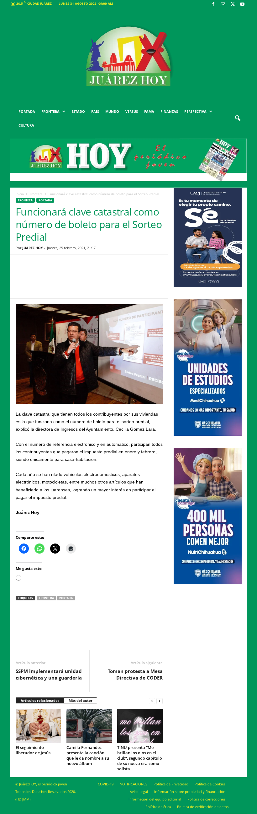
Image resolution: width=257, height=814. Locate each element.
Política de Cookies (210, 784)
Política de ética (158, 806)
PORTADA (26, 111)
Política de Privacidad (171, 784)
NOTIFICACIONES (133, 784)
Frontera (36, 194)
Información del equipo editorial (154, 799)
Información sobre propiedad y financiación (189, 791)
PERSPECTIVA (195, 111)
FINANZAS (169, 111)
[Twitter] (232, 4)
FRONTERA (50, 111)
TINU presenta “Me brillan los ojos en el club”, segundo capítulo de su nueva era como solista (139, 758)
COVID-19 (105, 784)
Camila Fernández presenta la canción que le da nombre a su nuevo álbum (87, 755)
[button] (237, 118)
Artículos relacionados (40, 700)
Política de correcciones (206, 799)
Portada (66, 598)
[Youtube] (242, 4)
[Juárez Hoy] (128, 56)
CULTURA (26, 125)
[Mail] (223, 4)
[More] (138, 281)
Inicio (20, 194)
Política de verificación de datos (202, 806)
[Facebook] (213, 4)
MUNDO (112, 111)
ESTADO (78, 111)
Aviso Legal (139, 791)
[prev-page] (152, 700)
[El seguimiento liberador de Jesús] (38, 726)
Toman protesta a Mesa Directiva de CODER (135, 674)
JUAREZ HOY (32, 247)
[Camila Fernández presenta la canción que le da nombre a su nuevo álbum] (89, 726)
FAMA (149, 111)
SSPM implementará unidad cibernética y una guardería (49, 674)
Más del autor (80, 700)
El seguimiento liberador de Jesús (33, 750)
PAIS (95, 111)
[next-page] (159, 700)
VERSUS (131, 111)
